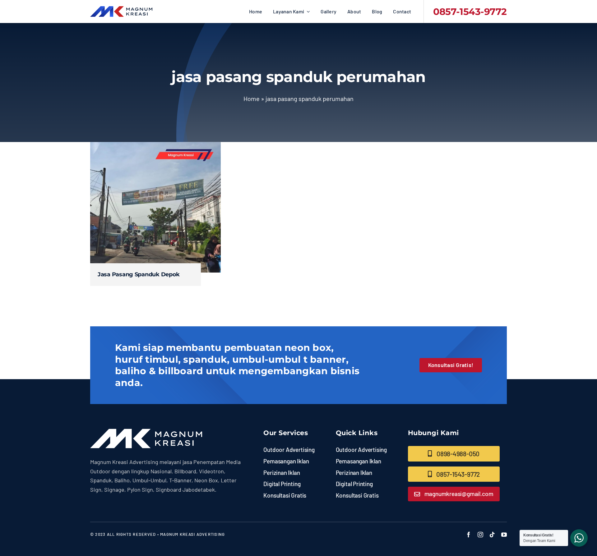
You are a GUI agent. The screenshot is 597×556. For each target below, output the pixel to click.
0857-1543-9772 (470, 11)
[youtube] (504, 534)
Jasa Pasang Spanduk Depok (139, 274)
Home (251, 98)
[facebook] (468, 534)
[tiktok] (492, 534)
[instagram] (480, 534)
